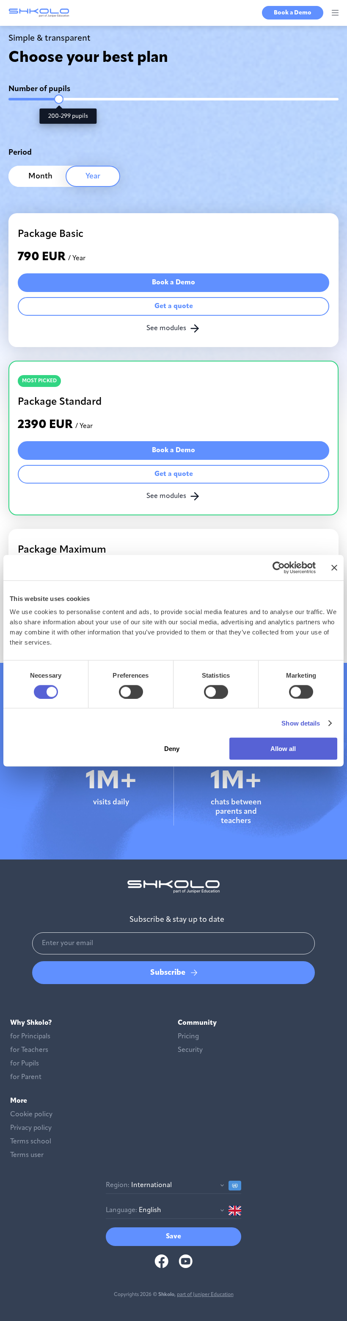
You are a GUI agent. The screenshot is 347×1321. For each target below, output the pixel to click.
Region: (117, 1185)
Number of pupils (39, 89)
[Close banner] (334, 567)
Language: (121, 1210)
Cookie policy (31, 1114)
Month (40, 176)
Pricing (188, 1036)
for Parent (25, 1077)
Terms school (30, 1141)
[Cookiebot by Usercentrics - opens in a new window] (279, 567)
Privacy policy (31, 1128)
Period (20, 152)
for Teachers (29, 1050)
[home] (38, 12)
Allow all (283, 748)
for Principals (30, 1036)
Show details (300, 722)
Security (190, 1050)
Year (92, 176)
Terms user (27, 1155)
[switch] (131, 691)
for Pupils (24, 1063)
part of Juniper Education (205, 1294)
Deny (171, 748)
